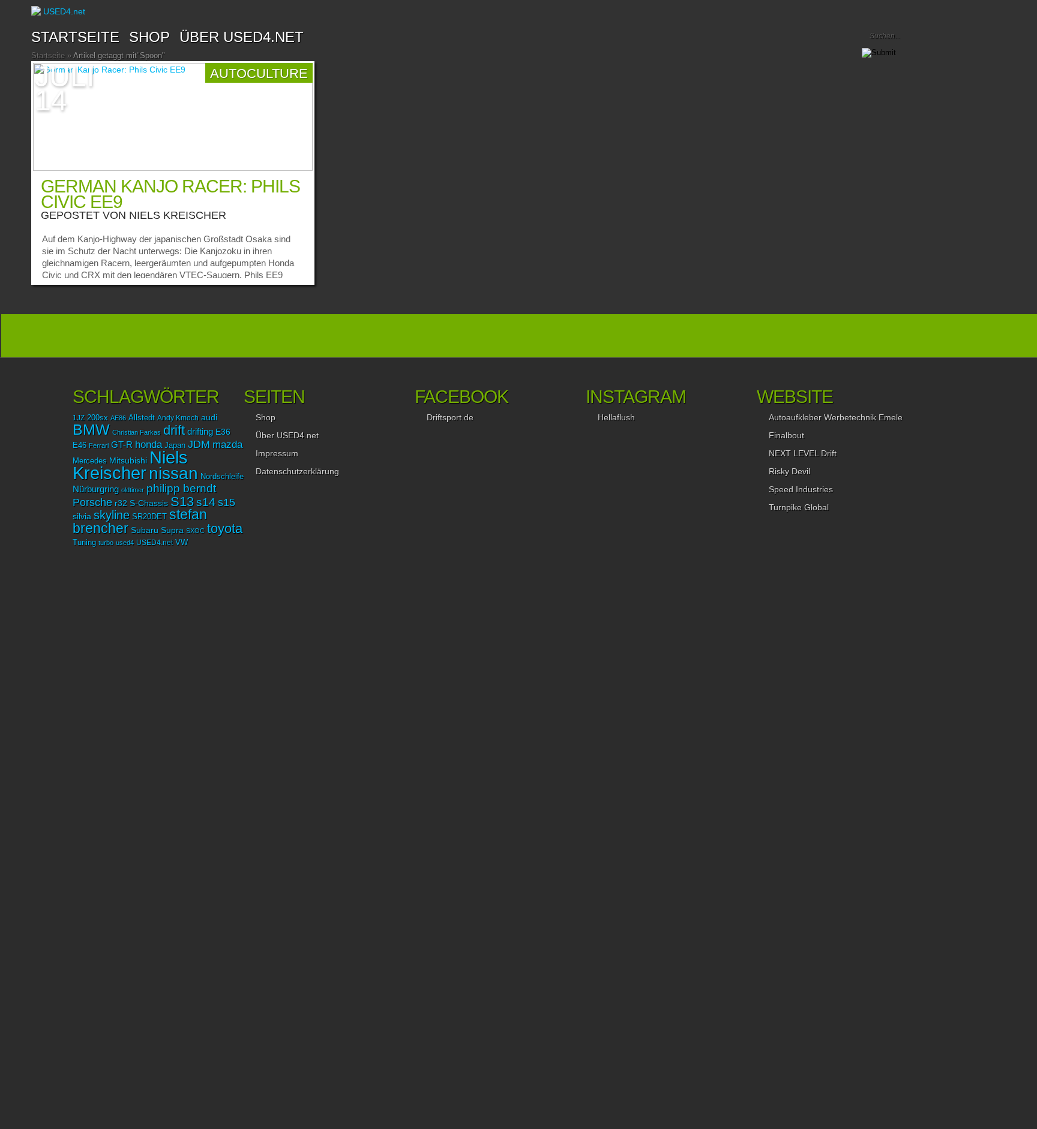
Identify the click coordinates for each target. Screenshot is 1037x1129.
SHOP (149, 37)
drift (174, 430)
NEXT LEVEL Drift (803, 453)
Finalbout (786, 435)
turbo (105, 542)
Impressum (277, 453)
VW (181, 542)
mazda (227, 444)
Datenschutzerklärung (297, 471)
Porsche (92, 502)
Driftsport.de (450, 417)
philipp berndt (181, 488)
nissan (173, 473)
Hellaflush (616, 417)
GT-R (122, 445)
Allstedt (141, 418)
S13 (182, 501)
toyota (224, 528)
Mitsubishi (128, 460)
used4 (125, 542)
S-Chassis (149, 503)
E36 (222, 431)
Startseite (75, 37)
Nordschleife (222, 476)
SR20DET (149, 517)
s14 (205, 502)
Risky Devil (789, 471)
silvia (82, 516)
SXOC (195, 530)
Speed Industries (801, 489)
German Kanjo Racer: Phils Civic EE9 (170, 194)
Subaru (144, 530)
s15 (226, 502)
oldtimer (132, 489)
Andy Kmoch (178, 418)
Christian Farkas (136, 432)
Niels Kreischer (177, 215)
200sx (97, 418)
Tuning (84, 542)
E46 (79, 445)
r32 (121, 503)
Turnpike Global (799, 507)
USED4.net (154, 542)
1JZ (79, 418)
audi (209, 417)
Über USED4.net (241, 37)
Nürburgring (96, 489)
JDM (199, 444)
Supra (172, 530)
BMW (91, 430)
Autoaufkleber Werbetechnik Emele (836, 417)
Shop (265, 417)
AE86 (118, 418)
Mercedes (90, 461)
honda (148, 444)
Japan (174, 445)
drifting (200, 431)
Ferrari (99, 445)
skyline (112, 515)
